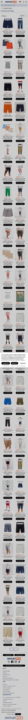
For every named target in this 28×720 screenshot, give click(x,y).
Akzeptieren (6, 363)
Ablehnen (14, 363)
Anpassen (22, 363)
